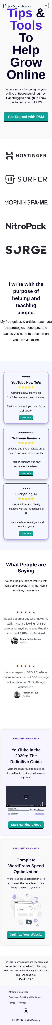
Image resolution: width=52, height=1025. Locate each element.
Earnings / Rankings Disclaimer (24, 997)
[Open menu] (46, 5)
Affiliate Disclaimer (18, 992)
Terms (11, 1003)
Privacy (22, 1003)
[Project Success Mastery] (17, 6)
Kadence (35, 1020)
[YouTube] (26, 1010)
